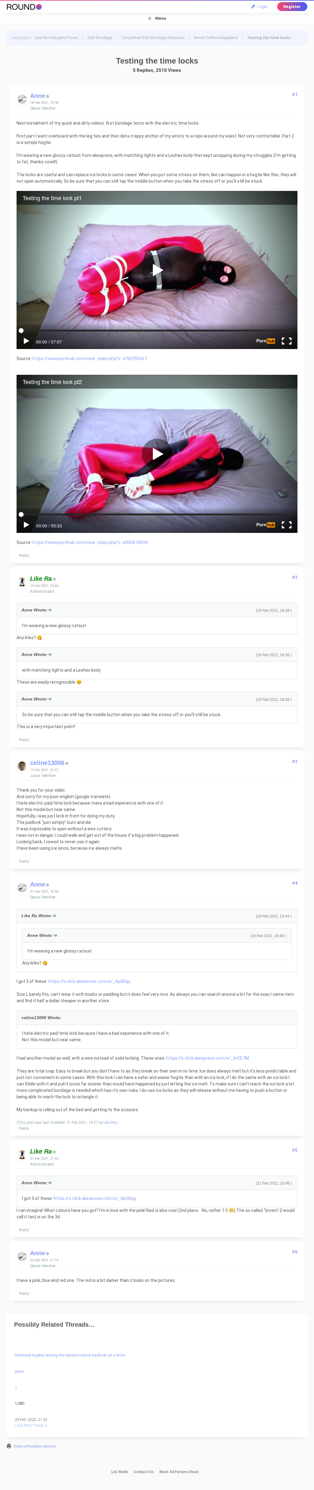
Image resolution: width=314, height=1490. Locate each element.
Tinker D (40, 1425)
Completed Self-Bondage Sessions (153, 37)
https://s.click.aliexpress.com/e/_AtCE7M (207, 1058)
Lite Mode (119, 1472)
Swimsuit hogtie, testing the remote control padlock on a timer (70, 1355)
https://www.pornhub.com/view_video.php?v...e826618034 (90, 542)
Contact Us (144, 1472)
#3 (294, 761)
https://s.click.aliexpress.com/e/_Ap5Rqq (89, 981)
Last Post (23, 1425)
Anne (37, 95)
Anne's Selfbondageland (216, 37)
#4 (294, 883)
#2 (294, 577)
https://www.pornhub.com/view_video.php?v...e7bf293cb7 (90, 358)
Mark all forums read (178, 1472)
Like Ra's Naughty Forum (56, 37)
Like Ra (110, 1122)
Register (292, 6)
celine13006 (47, 762)
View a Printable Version (34, 1446)
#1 (294, 94)
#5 (294, 1150)
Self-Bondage (99, 37)
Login (262, 6)
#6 (294, 1251)
